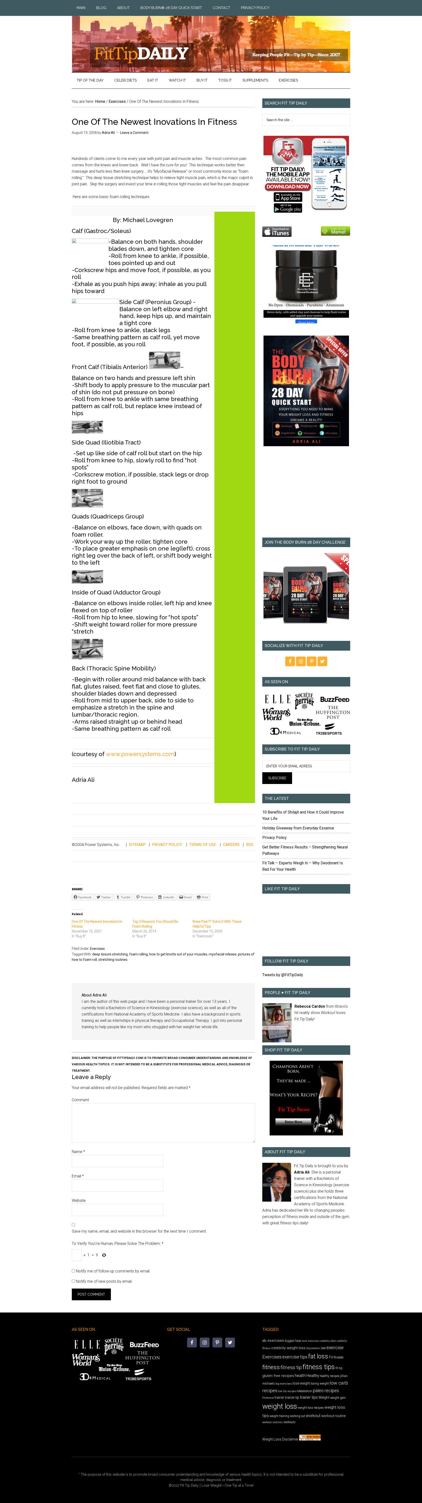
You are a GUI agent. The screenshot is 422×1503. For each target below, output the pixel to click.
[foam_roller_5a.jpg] (87, 505)
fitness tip (291, 1367)
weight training (279, 1416)
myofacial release (222, 954)
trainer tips (309, 1397)
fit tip (339, 1368)
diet (323, 1348)
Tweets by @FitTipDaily (282, 975)
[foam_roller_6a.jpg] (87, 581)
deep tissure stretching (110, 954)
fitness (271, 1367)
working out (297, 1416)
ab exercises (273, 1340)
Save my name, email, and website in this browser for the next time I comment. (139, 1231)
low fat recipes (287, 1391)
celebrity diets (328, 1341)
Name (78, 1151)
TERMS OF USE (202, 844)
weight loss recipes (311, 1407)
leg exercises (283, 1383)
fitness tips (319, 1367)
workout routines (272, 1422)
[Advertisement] (306, 495)
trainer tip (292, 1397)
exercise (335, 1347)
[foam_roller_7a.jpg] (87, 657)
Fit (331, 1357)
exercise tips (294, 1356)
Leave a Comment (134, 133)
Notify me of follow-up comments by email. (113, 1271)
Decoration (313, 1348)
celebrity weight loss (288, 1348)
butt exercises (310, 1341)
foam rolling (138, 954)
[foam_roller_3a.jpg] (164, 366)
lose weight (301, 1383)
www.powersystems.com (140, 754)
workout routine (333, 1416)
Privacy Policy (274, 837)
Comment (80, 1100)
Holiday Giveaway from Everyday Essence (298, 828)
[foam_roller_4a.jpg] (87, 431)
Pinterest (268, 1397)
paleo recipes (326, 1390)
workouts (289, 1422)
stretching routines (112, 960)
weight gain (338, 1397)
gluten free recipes (278, 1376)
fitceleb (339, 1357)
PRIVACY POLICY (167, 844)
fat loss (318, 1356)
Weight (323, 1397)
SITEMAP (137, 844)
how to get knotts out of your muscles (178, 954)
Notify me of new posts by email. (104, 1281)
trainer (279, 1397)
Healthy (312, 1375)
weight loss (279, 1406)
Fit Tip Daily (211, 40)
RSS (249, 844)
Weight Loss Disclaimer (280, 1439)
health (300, 1375)
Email (78, 1176)
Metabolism (304, 1391)
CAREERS (231, 844)
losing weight (320, 1383)
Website (79, 1200)
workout (313, 1415)
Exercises (97, 949)
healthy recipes (329, 1376)
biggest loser (293, 1341)
